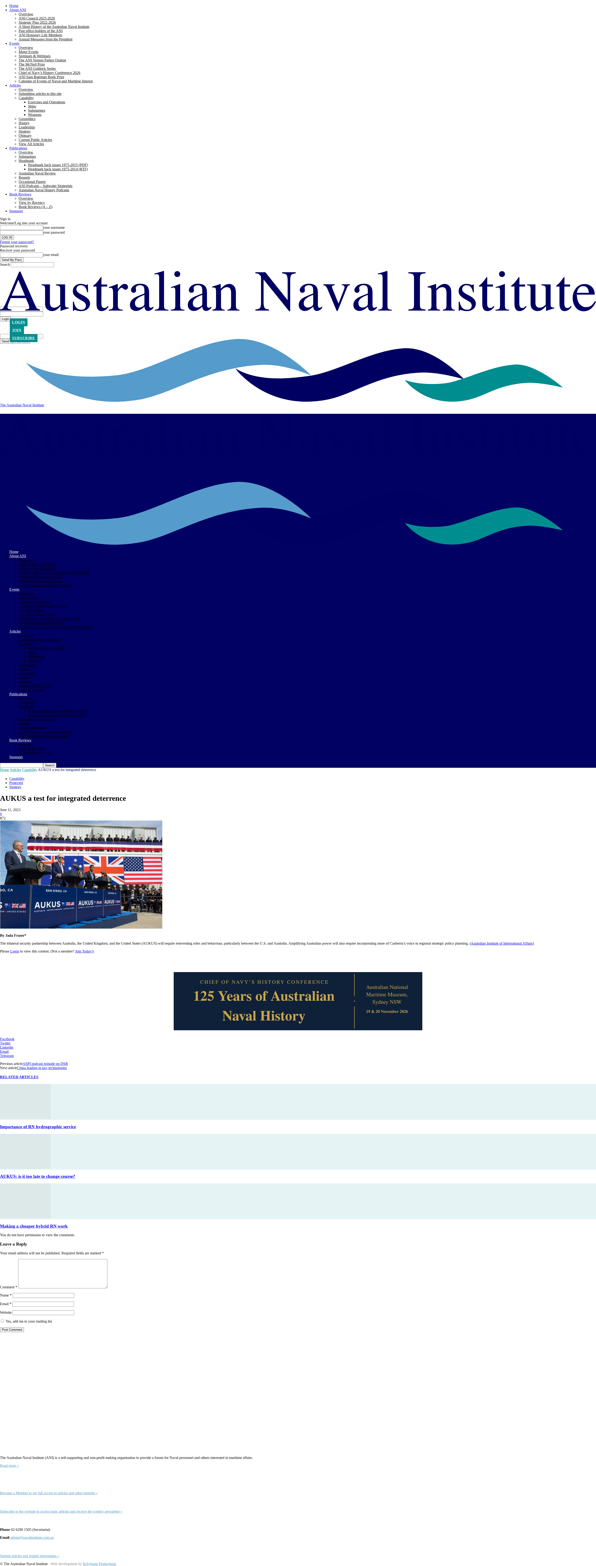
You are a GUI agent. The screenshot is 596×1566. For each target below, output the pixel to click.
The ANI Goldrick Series (37, 69)
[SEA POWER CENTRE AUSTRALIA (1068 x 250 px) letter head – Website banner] (298, 1001)
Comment (8, 1287)
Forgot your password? (17, 242)
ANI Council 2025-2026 (37, 18)
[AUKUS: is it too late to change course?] (25, 1167)
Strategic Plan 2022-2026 (37, 22)
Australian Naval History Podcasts (44, 190)
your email (51, 255)
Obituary (25, 136)
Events (14, 43)
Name (6, 1295)
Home (13, 6)
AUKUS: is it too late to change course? (37, 1176)
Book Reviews (20, 194)
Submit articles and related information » (29, 1556)
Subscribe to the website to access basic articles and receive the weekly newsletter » (61, 1511)
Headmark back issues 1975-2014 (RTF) (58, 169)
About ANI (17, 10)
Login (18, 322)
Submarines (36, 110)
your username (54, 227)
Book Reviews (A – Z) (35, 207)
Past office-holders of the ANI (41, 31)
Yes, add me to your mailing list (28, 1321)
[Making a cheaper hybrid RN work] (25, 1217)
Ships (32, 106)
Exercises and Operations (46, 102)
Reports (24, 177)
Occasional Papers (32, 182)
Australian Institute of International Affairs (502, 943)
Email (5, 1304)
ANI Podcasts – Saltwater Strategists (45, 186)
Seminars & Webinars (35, 56)
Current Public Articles (35, 140)
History (24, 123)
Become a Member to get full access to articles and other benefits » (49, 1493)
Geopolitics (27, 119)
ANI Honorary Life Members (40, 35)
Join (17, 330)
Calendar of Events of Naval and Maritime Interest (56, 81)
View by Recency (32, 203)
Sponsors (16, 211)
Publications (18, 148)
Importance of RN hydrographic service (38, 1126)
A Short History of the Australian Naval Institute (54, 27)
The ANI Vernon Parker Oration (42, 60)
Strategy (25, 131)
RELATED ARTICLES (19, 1077)
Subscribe (23, 338)
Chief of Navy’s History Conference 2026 (49, 73)
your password (54, 232)
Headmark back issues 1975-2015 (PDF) (58, 165)
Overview (26, 14)
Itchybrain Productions (99, 1564)
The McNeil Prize (32, 64)
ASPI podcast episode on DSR (45, 1064)
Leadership (27, 127)
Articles (15, 85)
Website (6, 1312)
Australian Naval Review (37, 173)
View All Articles (31, 144)
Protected (16, 783)
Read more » (9, 1466)
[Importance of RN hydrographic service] (25, 1118)
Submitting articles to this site (40, 94)
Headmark (26, 161)
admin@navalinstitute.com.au (32, 1537)
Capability (26, 98)
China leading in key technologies (42, 1068)
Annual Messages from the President (45, 39)
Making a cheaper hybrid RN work (34, 1226)
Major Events (28, 52)
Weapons (34, 115)
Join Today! (84, 951)
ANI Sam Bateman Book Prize (41, 77)
